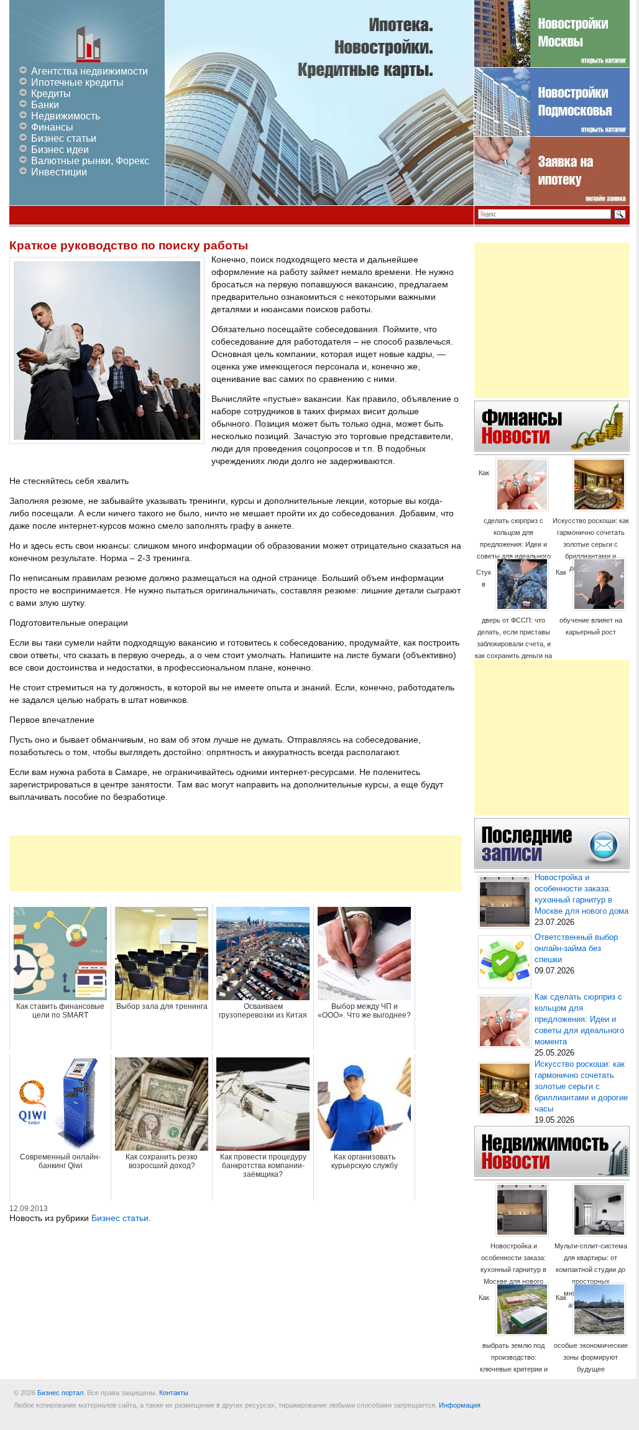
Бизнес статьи (63, 138)
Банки (45, 105)
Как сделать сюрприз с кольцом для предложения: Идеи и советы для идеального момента (514, 520)
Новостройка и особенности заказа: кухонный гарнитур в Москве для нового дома (513, 1269)
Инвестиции (59, 172)
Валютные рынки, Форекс (90, 161)
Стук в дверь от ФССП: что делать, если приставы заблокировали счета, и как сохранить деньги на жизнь (513, 620)
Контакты (173, 1392)
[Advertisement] (235, 863)
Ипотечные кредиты (77, 82)
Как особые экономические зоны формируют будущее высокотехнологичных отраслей (591, 1345)
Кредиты (51, 93)
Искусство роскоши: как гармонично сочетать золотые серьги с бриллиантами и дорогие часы (591, 544)
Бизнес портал (60, 1392)
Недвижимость (65, 116)
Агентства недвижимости (89, 71)
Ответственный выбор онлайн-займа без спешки (576, 948)
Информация (459, 1405)
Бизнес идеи (60, 149)
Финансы (52, 127)
